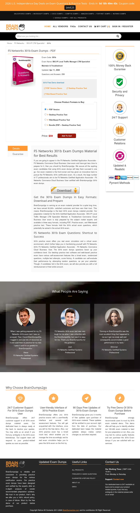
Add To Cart (67, 135)
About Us (76, 482)
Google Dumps (61, 18)
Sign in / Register (122, 26)
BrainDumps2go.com (71, 510)
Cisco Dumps (57, 14)
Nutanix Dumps (119, 14)
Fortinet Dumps (103, 14)
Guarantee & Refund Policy (83, 478)
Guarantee (18, 154)
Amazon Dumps (87, 14)
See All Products (78, 18)
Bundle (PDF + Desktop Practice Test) (64, 125)
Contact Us (85, 26)
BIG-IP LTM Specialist (35, 43)
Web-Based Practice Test (58, 119)
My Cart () (103, 26)
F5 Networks (19, 43)
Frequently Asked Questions (84, 474)
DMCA (74, 486)
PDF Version (53, 109)
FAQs (73, 26)
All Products (78, 470)
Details (16, 148)
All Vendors (60, 26)
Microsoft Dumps (41, 14)
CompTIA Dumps (72, 14)
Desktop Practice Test (57, 114)
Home (47, 26)
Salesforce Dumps (22, 14)
